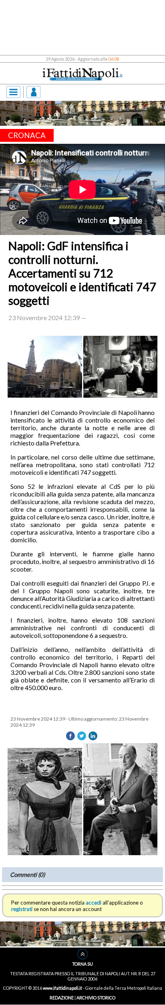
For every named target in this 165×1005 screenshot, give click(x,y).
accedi (93, 902)
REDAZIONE (62, 997)
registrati (21, 909)
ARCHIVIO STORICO (95, 997)
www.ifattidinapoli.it (62, 988)
